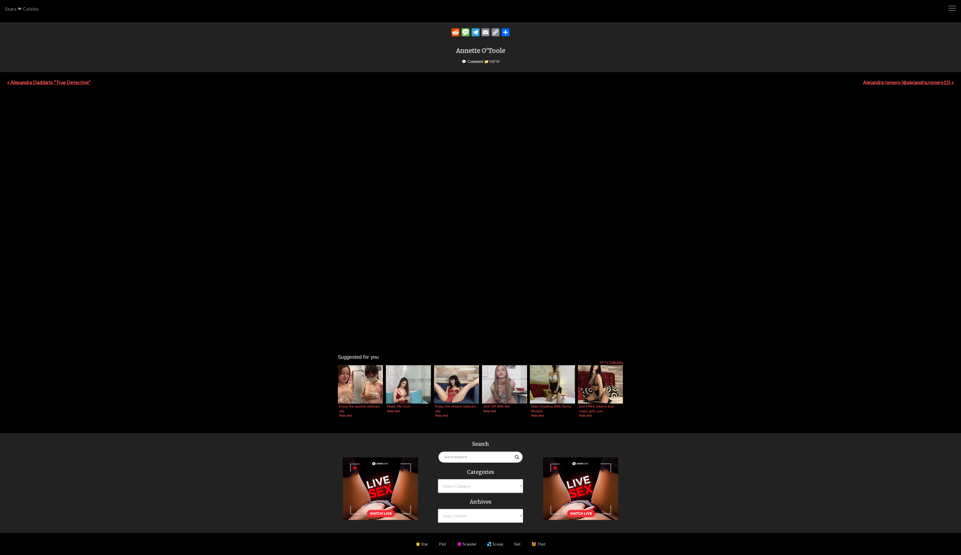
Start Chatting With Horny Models (551, 408)
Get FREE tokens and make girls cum (597, 408)
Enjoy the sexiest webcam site (360, 408)
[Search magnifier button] (517, 457)
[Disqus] (480, 160)
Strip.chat (345, 415)
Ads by (611, 362)
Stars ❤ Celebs (22, 9)
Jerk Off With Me (496, 406)
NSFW (495, 61)
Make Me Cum (398, 406)
